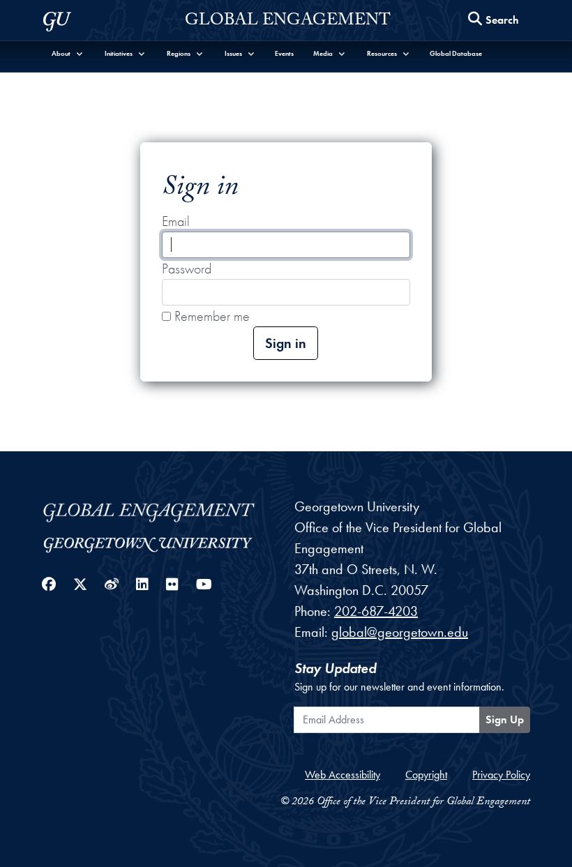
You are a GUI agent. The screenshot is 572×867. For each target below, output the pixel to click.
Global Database (456, 53)
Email (176, 221)
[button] (67, 53)
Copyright (426, 774)
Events (284, 53)
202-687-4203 (376, 611)
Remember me (210, 316)
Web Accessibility (342, 774)
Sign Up (505, 719)
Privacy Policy (501, 774)
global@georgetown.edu (399, 632)
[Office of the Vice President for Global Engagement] (160, 510)
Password (186, 268)
